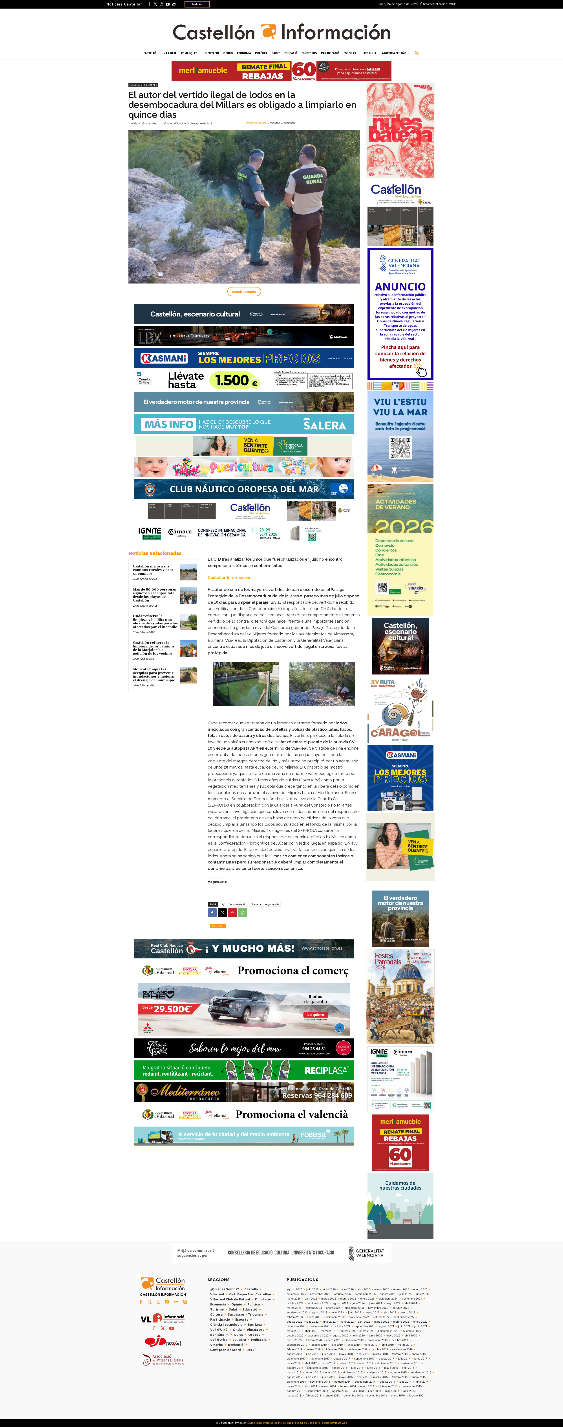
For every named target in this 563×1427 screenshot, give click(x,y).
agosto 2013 (340, 1391)
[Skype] (184, 1302)
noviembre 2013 (412, 1386)
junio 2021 (420, 1326)
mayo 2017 (293, 1363)
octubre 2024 (295, 1303)
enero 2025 (367, 1298)
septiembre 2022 (404, 1317)
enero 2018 (419, 1354)
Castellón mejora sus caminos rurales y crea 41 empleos (153, 570)
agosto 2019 (319, 1344)
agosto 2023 (319, 1312)
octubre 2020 (295, 1335)
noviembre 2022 (359, 1317)
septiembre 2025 (365, 1294)
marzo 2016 (294, 1372)
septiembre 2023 (297, 1312)
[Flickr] (176, 1302)
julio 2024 (359, 1303)
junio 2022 (329, 1321)
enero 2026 (420, 1289)
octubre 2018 (380, 1349)
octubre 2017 (342, 1358)
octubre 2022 (381, 1317)
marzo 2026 (381, 1289)
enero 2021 (366, 1331)
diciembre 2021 (296, 1326)
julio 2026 (312, 1289)
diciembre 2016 (386, 1363)
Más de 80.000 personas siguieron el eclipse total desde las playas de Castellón (154, 595)
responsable (272, 904)
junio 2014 (422, 1381)
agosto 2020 (340, 1335)
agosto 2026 (294, 1289)
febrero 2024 (314, 1308)
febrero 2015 (400, 1377)
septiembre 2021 (364, 1326)
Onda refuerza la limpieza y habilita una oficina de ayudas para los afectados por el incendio (155, 621)
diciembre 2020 (387, 1331)
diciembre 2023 (354, 1308)
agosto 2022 (294, 1321)
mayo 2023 (373, 1312)
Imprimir (218, 926)
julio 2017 (404, 1358)
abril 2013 (409, 1391)
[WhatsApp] (242, 912)
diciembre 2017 (296, 1358)
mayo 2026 (347, 1289)
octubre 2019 (400, 1340)
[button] (416, 53)
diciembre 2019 (354, 1340)
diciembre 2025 (296, 1294)
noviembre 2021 (320, 1326)
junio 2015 (328, 1377)
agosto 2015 (294, 1377)
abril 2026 (364, 1289)
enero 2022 (420, 1321)
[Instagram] (161, 4)
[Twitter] (155, 4)
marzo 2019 (405, 1344)
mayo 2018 (346, 1354)
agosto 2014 (387, 1381)
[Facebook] (149, 4)
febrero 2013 (314, 1395)
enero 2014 (367, 1386)
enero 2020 (333, 1340)
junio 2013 (374, 1391)
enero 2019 (313, 1349)
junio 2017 (420, 1358)
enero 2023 (314, 1317)
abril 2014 (311, 1386)
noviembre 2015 (376, 1372)
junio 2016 (373, 1368)
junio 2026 (329, 1289)
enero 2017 (366, 1363)
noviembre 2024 (412, 1298)
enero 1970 (398, 1395)
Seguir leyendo (244, 291)
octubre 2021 (342, 1326)
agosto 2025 (387, 1294)
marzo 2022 (381, 1321)
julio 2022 (312, 1321)
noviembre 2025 (320, 1294)
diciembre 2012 (353, 1395)
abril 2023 (390, 1312)
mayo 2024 (393, 1303)
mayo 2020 (393, 1335)
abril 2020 (411, 1335)
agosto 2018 (294, 1354)
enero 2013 (333, 1395)
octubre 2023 (401, 1308)
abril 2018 (363, 1354)
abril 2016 (408, 1368)
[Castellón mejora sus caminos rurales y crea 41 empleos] (188, 572)
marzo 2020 (294, 1340)
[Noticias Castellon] (281, 31)
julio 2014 (405, 1381)
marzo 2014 (328, 1386)
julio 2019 (337, 1344)
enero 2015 (419, 1377)
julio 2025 (405, 1294)
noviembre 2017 (320, 1358)
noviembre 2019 (378, 1340)
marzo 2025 (328, 1298)
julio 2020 (359, 1335)
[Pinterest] (232, 912)
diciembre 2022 (335, 1317)
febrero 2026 (401, 1289)
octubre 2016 (295, 1368)
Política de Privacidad (278, 1423)
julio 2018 (312, 1354)
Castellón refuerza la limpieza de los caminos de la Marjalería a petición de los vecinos (153, 648)
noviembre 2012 (377, 1395)
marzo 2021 (328, 1331)
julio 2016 (357, 1368)
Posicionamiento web (334, 1423)
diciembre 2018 (334, 1349)
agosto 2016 (339, 1368)
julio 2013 (358, 1391)
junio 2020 (375, 1335)
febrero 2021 (347, 1331)
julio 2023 (338, 1312)
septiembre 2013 (317, 1391)
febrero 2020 (314, 1340)
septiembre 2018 (402, 1349)
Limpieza (255, 904)
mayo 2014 (294, 1386)
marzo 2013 (294, 1395)
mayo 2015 (346, 1377)
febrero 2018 (400, 1354)
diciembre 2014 (296, 1381)
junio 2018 (328, 1354)
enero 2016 (332, 1372)
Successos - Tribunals (143, 85)
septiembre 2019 (297, 1344)
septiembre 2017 (364, 1358)
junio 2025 (422, 1294)
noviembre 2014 (320, 1381)
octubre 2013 (295, 1391)
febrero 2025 (348, 1298)
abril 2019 (388, 1344)
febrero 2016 (313, 1372)
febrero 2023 (295, 1317)
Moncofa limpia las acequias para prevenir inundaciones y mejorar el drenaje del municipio (154, 674)
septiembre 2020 (318, 1335)
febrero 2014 (348, 1386)
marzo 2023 (407, 1312)
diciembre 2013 (388, 1386)
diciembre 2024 (388, 1298)
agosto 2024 (340, 1303)
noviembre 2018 (357, 1349)
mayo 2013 (392, 1391)
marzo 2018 (380, 1354)
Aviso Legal (255, 1423)
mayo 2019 (370, 1344)
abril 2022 (364, 1321)
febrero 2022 (401, 1321)
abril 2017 (311, 1363)
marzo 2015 (380, 1377)
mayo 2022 (347, 1321)
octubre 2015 (398, 1372)
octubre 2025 (342, 1294)
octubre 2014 (342, 1381)
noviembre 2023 (378, 1308)
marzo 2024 (294, 1308)
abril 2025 (311, 1298)
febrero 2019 (294, 1349)
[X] (222, 912)
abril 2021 (311, 1331)
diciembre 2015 (352, 1372)
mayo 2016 (391, 1368)
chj (222, 904)
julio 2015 (312, 1377)
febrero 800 (416, 1395)
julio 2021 (404, 1326)
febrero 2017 (347, 1363)
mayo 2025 (294, 1298)
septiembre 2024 (318, 1303)
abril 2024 (411, 1303)
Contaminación (237, 904)
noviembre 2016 (410, 1363)
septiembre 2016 (317, 1368)
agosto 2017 (386, 1358)
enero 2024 (333, 1308)
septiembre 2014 (365, 1381)
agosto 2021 (386, 1326)
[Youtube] (168, 4)
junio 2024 (375, 1303)
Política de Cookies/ (306, 1423)
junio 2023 (354, 1312)
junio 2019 (353, 1344)
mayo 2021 (293, 1331)
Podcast (197, 4)
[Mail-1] (174, 4)
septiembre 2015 (421, 1372)
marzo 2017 (328, 1363)
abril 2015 (363, 1377)
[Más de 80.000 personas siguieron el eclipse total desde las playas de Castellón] (188, 595)
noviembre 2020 (411, 1331)
